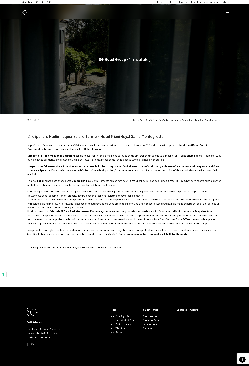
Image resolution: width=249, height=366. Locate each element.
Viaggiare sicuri (211, 2)
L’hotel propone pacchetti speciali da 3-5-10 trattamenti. (153, 233)
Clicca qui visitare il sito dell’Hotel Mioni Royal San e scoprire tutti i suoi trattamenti (75, 247)
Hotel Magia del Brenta (120, 324)
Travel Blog (196, 2)
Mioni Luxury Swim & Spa (122, 320)
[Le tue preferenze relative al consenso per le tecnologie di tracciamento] (3, 274)
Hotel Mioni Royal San (120, 316)
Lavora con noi (150, 324)
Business (183, 2)
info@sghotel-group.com (38, 337)
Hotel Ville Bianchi (118, 328)
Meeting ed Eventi (151, 320)
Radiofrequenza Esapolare (86, 211)
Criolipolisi (33, 155)
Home (135, 120)
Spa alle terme (150, 316)
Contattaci (148, 328)
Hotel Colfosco (117, 332)
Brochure (161, 2)
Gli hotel (173, 2)
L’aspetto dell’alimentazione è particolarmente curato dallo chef (67, 166)
